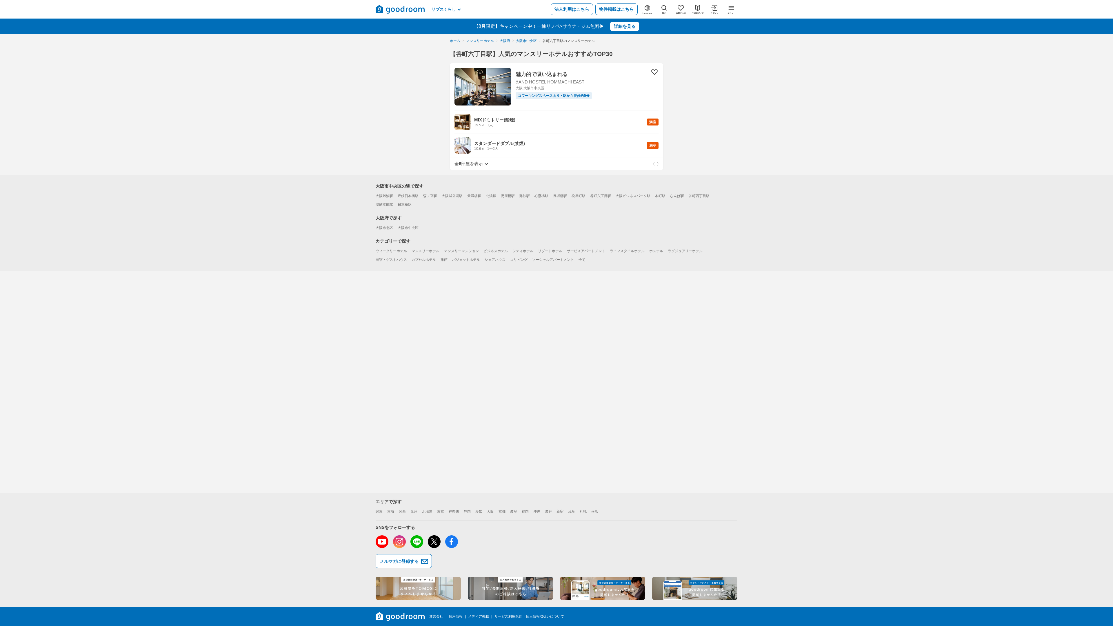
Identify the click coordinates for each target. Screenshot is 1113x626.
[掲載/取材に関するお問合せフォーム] (694, 588)
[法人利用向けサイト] (510, 588)
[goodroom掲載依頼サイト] (602, 588)
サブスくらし (444, 9)
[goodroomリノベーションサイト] (418, 588)
